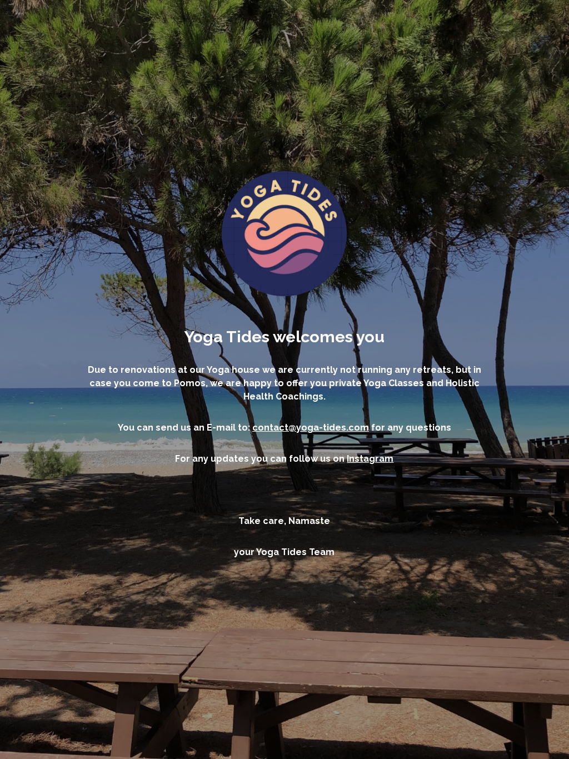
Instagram (370, 458)
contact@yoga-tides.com (310, 427)
